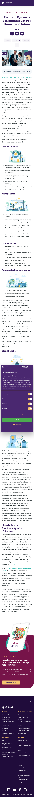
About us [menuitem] (21, 760)
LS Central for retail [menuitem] (8, 715)
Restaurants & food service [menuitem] (7, 744)
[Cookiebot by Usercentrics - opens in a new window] (21, 367)
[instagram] (25, 789)
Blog (17, 44)
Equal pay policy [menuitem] (23, 779)
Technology (16, 40)
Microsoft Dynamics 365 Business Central (16, 77)
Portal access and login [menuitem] (24, 730)
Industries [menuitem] (5, 737)
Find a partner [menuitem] (22, 715)
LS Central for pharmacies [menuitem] (6, 725)
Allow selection (17, 424)
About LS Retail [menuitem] (22, 763)
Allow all (17, 419)
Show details (25, 415)
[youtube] (14, 789)
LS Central (26, 40)
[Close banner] (31, 367)
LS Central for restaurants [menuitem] (6, 718)
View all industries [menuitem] (7, 756)
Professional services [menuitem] (24, 728)
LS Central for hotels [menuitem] (8, 721)
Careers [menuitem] (20, 765)
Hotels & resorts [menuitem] (7, 747)
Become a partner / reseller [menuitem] (23, 718)
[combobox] (17, 702)
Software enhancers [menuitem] (8, 733)
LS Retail (8, 12)
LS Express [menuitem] (5, 728)
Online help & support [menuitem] (24, 753)
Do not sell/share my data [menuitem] (24, 776)
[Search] (30, 702)
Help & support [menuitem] (22, 733)
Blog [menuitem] (19, 743)
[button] (4, 71)
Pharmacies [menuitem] (5, 750)
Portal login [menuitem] (21, 768)
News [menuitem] (19, 750)
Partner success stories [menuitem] (24, 721)
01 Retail (7, 40)
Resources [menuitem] (21, 737)
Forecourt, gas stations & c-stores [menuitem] (8, 753)
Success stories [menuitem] (22, 740)
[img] (27, 72)
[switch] (30, 399)
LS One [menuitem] (4, 730)
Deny (17, 429)
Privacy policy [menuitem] (22, 770)
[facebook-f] (19, 789)
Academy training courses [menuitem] (23, 725)
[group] (17, 71)
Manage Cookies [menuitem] (22, 782)
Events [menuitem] (20, 748)
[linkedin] (8, 789)
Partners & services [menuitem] (25, 712)
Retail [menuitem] (3, 740)
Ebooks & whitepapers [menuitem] (24, 745)
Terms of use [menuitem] (21, 773)
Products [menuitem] (5, 712)
